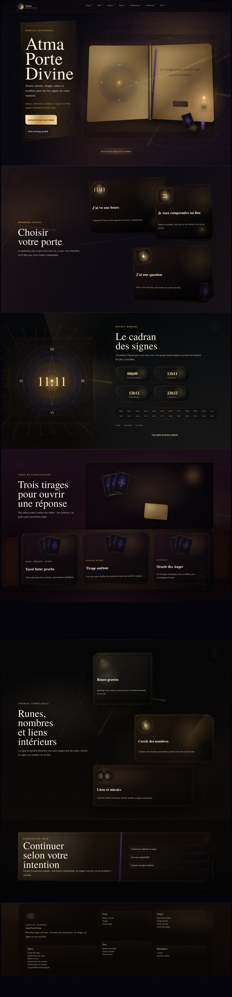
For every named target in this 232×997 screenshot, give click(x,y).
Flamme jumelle (108, 951)
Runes (121, 5)
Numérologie (135, 5)
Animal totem (107, 954)
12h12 (121, 416)
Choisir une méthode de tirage (143, 849)
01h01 (129, 411)
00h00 (121, 411)
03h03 (146, 411)
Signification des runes (36, 956)
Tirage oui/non (162, 921)
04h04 (154, 411)
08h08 (187, 411)
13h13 (129, 416)
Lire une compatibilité (140, 857)
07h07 (179, 411)
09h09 (195, 411)
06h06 (170, 411)
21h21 (195, 416)
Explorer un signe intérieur (142, 865)
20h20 (187, 416)
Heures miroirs (108, 918)
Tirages (88, 5)
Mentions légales (163, 956)
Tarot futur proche (164, 918)
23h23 (212, 416)
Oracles (110, 5)
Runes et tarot (33, 958)
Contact (160, 953)
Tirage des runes (34, 953)
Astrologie (150, 5)
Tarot (99, 5)
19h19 (179, 416)
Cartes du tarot (162, 924)
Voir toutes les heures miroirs (165, 435)
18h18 (170, 416)
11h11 (212, 411)
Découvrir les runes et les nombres (116, 151)
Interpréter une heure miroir (41, 119)
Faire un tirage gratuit (38, 131)
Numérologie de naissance (37, 964)
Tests (162, 5)
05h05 (162, 411)
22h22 (204, 416)
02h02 (137, 411)
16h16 (154, 416)
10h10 (204, 411)
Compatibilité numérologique (39, 967)
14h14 (137, 416)
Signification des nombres (37, 961)
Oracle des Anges (163, 927)
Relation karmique (109, 948)
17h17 (162, 416)
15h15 (146, 416)
